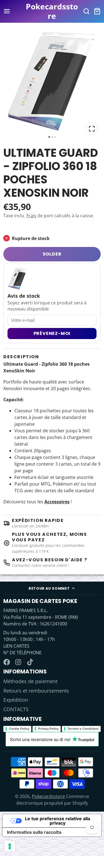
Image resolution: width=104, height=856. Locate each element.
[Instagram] (18, 662)
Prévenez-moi (52, 333)
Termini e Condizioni (82, 729)
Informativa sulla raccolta (34, 832)
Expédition (15, 699)
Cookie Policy (19, 729)
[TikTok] (30, 662)
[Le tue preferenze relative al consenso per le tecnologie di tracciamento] (9, 846)
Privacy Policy (48, 729)
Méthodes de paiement (30, 681)
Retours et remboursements (36, 690)
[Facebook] (6, 662)
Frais (31, 216)
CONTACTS (16, 709)
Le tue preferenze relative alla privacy (57, 821)
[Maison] (52, 11)
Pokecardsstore (48, 796)
